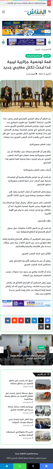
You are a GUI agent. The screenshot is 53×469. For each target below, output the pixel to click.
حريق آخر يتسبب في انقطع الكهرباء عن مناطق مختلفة (21, 382)
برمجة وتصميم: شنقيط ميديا (26, 453)
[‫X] (41, 320)
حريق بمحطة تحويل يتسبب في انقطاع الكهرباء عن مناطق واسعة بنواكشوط (19, 396)
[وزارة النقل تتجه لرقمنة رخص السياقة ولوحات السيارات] (43, 423)
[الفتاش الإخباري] (34, 12)
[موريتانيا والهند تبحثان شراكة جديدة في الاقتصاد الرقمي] (43, 411)
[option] (26, 349)
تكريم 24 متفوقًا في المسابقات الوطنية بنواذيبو (19, 433)
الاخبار (37, 49)
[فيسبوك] (47, 320)
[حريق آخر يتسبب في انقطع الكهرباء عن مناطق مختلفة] (43, 384)
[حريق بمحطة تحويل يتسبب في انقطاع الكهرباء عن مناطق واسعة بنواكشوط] (43, 397)
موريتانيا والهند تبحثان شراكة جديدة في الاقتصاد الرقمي (23, 3)
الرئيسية (45, 49)
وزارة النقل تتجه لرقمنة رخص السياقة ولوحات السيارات (20, 421)
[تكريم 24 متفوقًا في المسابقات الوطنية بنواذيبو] (43, 436)
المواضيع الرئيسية (34, 55)
